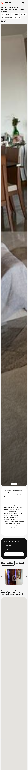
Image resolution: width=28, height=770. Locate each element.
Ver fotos (14, 483)
